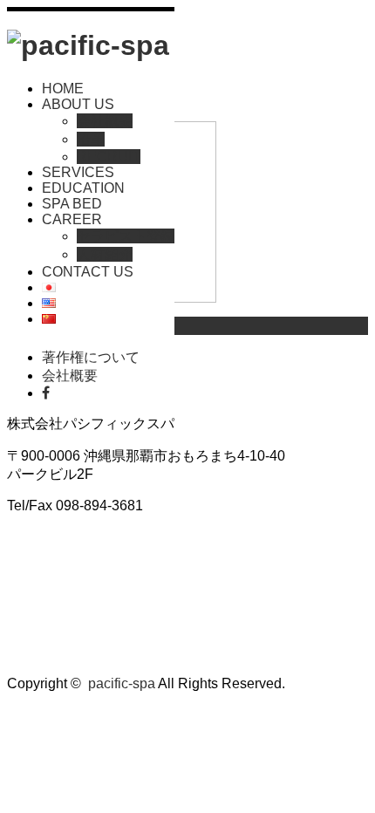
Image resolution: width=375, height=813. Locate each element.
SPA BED (72, 203)
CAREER (72, 219)
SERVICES (78, 172)
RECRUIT (108, 156)
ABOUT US (78, 104)
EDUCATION (83, 188)
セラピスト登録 (125, 236)
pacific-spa (121, 683)
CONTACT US (87, 271)
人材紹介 (105, 254)
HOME (63, 88)
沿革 (91, 139)
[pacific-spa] (88, 45)
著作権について (91, 357)
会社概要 (105, 120)
